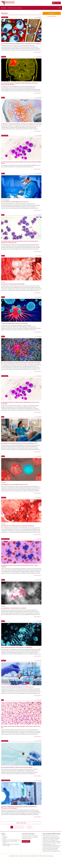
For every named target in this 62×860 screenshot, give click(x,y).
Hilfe (40, 856)
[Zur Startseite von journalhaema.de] (8, 2)
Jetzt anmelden (26, 841)
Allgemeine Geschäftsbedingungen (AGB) (11, 840)
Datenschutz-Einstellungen (47, 856)
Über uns (4, 835)
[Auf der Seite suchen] (60, 8)
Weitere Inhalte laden (21, 823)
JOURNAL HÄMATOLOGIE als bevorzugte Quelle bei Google (11, 845)
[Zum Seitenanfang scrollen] (59, 857)
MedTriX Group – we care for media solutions (10, 842)
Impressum (21, 856)
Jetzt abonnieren (51, 16)
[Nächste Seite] (31, 827)
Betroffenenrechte (34, 856)
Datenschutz (27, 856)
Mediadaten (5, 837)
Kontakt (4, 838)
